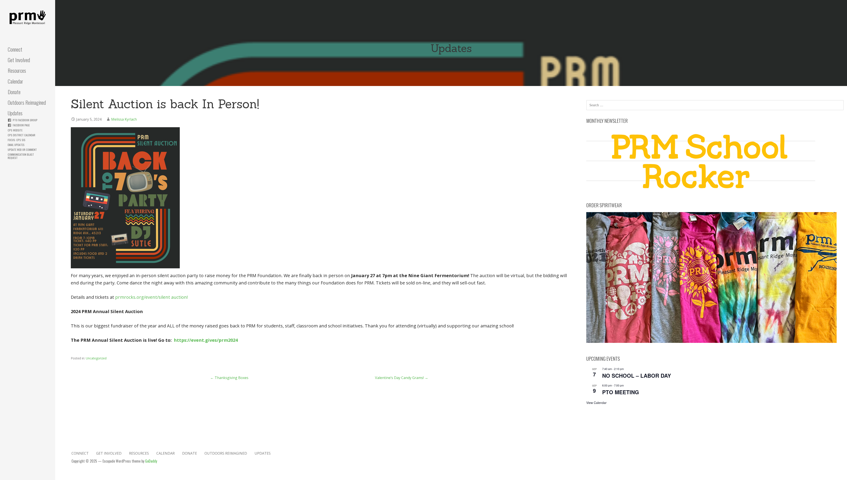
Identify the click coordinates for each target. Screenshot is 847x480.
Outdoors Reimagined (27, 102)
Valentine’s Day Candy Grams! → (401, 377)
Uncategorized (96, 358)
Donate (14, 92)
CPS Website (15, 130)
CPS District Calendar (21, 135)
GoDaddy (151, 461)
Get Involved (19, 60)
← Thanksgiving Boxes (229, 377)
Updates (15, 113)
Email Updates (16, 145)
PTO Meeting (620, 392)
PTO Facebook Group (25, 120)
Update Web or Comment (22, 149)
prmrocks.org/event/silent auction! (151, 297)
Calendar (15, 81)
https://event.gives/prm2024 (206, 340)
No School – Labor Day (636, 375)
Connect (15, 49)
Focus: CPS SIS (16, 140)
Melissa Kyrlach (124, 119)
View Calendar (596, 402)
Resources (17, 70)
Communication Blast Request (21, 156)
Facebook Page (21, 125)
